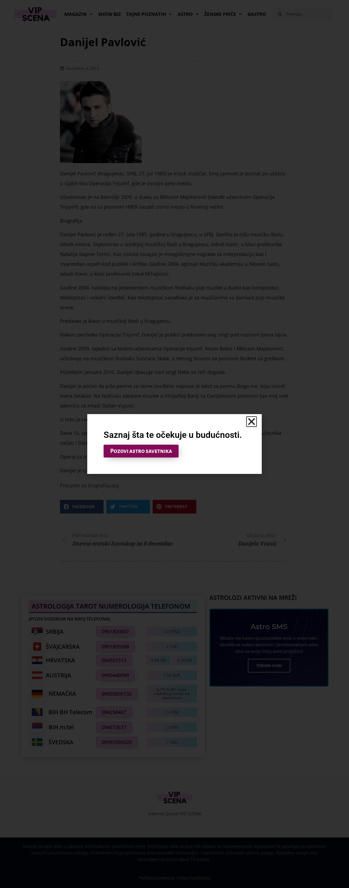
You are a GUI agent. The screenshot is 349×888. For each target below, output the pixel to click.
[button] (251, 421)
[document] (174, 444)
